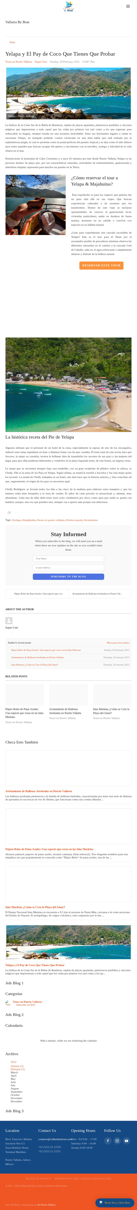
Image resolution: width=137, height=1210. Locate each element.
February (18, 1069)
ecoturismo (91, 520)
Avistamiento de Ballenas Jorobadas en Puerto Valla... (98, 593)
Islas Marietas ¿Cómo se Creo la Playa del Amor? (35, 907)
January (17, 1066)
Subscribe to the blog (68, 576)
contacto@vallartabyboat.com (55, 1139)
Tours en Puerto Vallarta (18, 61)
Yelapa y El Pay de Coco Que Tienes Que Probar (34, 965)
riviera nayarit (75, 520)
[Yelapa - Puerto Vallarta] (68, 93)
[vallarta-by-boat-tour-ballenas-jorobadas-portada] (68, 768)
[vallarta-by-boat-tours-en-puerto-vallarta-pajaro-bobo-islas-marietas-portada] (68, 826)
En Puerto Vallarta (46, 1204)
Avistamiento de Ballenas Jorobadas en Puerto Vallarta (38, 791)
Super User (41, 61)
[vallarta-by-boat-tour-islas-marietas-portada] (68, 884)
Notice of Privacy (39, 1179)
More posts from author (118, 642)
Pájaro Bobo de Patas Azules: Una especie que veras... (40, 593)
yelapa (17, 520)
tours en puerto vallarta (51, 520)
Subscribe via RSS (25, 1005)
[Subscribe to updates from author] (6, 633)
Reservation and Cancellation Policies (83, 1179)
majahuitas (30, 520)
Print (12, 42)
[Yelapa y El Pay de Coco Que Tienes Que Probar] (68, 942)
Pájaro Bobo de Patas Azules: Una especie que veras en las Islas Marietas (24, 713)
